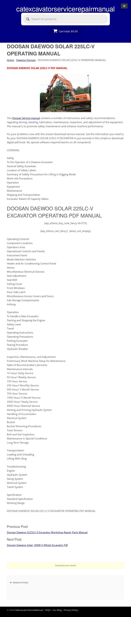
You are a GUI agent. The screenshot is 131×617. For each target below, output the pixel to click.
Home (10, 60)
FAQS (47, 610)
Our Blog (57, 610)
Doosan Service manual (26, 118)
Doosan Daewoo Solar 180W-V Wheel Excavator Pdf (37, 545)
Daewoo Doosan (26, 60)
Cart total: (68, 31)
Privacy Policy (71, 610)
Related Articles (20, 582)
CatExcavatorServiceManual (28, 610)
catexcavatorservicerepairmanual (65, 8)
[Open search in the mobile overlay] (65, 19)
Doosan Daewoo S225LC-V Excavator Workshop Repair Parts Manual (47, 532)
